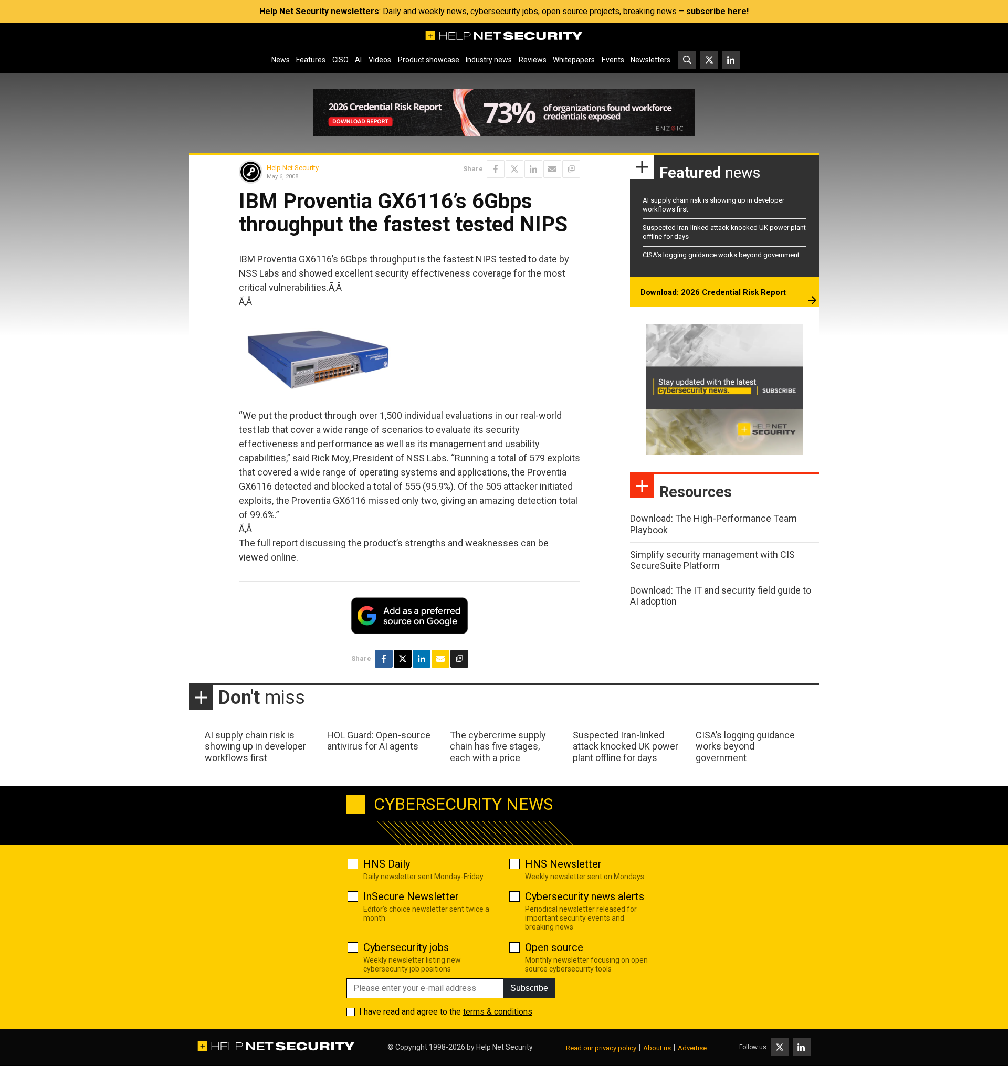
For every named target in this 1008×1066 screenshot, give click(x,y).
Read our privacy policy (601, 1048)
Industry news (489, 60)
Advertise (692, 1048)
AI (358, 60)
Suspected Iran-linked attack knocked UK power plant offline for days (625, 746)
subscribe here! (717, 11)
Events (613, 60)
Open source (554, 947)
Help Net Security (293, 168)
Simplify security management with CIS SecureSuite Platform (712, 560)
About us (657, 1048)
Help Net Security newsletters (319, 11)
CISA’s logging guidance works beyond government (721, 255)
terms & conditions (497, 1012)
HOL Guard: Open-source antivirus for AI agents (378, 741)
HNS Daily (386, 864)
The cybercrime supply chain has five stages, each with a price (498, 746)
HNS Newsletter (563, 864)
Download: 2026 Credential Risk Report (713, 292)
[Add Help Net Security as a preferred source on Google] (571, 169)
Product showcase (428, 60)
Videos (380, 60)
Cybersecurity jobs (406, 947)
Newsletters (650, 60)
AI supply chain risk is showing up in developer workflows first (255, 746)
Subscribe (529, 988)
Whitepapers (574, 60)
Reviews (533, 60)
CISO (340, 60)
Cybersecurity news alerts (584, 896)
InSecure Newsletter (411, 896)
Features (311, 60)
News (280, 60)
